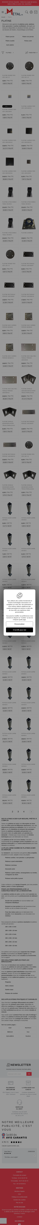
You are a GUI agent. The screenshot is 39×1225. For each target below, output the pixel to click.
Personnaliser (19, 624)
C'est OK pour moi (19, 630)
